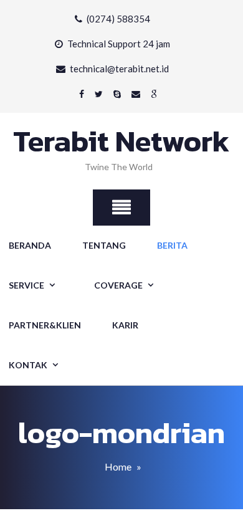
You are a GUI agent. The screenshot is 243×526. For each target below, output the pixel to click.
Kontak (28, 365)
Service (26, 285)
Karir (125, 325)
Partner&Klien (45, 325)
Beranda (30, 245)
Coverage (118, 285)
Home (118, 466)
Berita (172, 245)
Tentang (104, 245)
